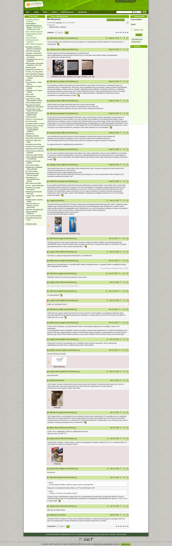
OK (144, 12)
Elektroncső (30, 134)
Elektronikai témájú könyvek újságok (32, 174)
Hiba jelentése (121, 534)
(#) (48, 38)
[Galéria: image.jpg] (57, 462)
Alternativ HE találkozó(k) (34, 209)
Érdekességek (31, 67)
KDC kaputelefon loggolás (35, 74)
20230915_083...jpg (58, 77)
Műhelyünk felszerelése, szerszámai (34, 56)
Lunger (52, 200)
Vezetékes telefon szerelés (35, 124)
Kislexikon (132, 1)
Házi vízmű (30, 94)
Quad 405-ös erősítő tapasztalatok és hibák (34, 99)
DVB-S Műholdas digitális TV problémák (35, 158)
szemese (61, 38)
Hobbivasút (119, 1)
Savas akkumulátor (32, 165)
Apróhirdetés (82, 12)
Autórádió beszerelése (33, 144)
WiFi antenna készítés (33, 183)
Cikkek (36, 12)
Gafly (51, 282)
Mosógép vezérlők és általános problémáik (33, 48)
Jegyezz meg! (138, 30)
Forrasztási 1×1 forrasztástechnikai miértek (33, 179)
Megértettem (126, 544)
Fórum (45, 12)
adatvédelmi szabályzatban (102, 544)
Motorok (63, 27)
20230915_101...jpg (73, 77)
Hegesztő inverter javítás (34, 149)
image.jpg (57, 464)
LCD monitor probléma (34, 216)
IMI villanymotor (54, 19)
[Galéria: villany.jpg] (57, 406)
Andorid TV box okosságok (35, 146)
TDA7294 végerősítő (33, 51)
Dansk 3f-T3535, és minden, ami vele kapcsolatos (32, 205)
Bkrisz (52, 428)
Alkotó (52, 260)
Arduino (28, 80)
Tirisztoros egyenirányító (34, 155)
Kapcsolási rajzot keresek (35, 138)
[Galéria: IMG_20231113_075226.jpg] (72, 232)
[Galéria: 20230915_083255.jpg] (58, 75)
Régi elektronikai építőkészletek (32, 114)
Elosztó (112, 534)
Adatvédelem (65, 534)
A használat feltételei (53, 534)
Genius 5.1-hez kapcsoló (34, 119)
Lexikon (54, 12)
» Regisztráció (136, 42)
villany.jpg (57, 407)
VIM (51, 38)
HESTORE (126, 1)
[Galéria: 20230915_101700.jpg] (87, 75)
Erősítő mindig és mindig (34, 126)
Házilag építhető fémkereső (31, 212)
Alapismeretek (54, 27)
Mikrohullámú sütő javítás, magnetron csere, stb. (35, 64)
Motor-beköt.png (59, 367)
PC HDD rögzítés (32, 171)
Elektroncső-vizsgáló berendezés (33, 188)
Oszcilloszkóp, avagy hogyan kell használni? (34, 110)
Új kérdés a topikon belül (115, 20)
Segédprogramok (67, 12)
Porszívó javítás (31, 121)
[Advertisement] (139, 86)
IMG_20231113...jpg (58, 234)
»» (68, 526)
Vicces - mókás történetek (35, 185)
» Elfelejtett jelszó (137, 39)
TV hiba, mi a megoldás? (34, 72)
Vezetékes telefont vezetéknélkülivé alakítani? (32, 129)
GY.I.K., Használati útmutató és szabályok (85, 534)
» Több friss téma (31, 224)
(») (77, 38)
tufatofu (52, 515)
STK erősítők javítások (33, 103)
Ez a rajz (54, 242)
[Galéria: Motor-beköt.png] (59, 365)
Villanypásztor (31, 96)
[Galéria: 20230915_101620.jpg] (73, 75)
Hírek (28, 12)
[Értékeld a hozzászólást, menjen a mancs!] (121, 38)
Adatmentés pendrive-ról (34, 70)
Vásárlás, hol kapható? (34, 53)
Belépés (139, 35)
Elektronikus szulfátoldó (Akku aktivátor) (34, 168)
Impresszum (105, 534)
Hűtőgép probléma (32, 136)
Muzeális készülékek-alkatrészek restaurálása (34, 106)
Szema (52, 380)
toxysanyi (59, 23)
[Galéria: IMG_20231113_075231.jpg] (58, 232)
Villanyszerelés (31, 117)
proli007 (52, 350)
